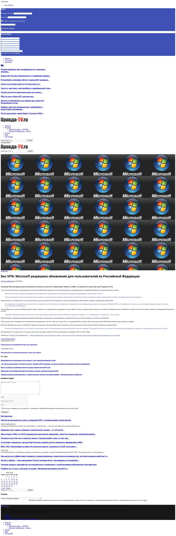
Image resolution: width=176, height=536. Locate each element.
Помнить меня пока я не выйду (14, 21)
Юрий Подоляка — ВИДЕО (19, 129)
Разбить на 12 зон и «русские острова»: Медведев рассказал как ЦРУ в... (34, 469)
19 (17, 481)
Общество (4, 271)
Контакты (8, 62)
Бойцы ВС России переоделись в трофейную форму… (25, 76)
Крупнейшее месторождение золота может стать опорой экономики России (28, 360)
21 (4, 484)
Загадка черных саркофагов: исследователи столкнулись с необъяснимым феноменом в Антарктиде (49, 464)
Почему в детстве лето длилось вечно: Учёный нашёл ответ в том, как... (35, 438)
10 (12, 479)
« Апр (3, 488)
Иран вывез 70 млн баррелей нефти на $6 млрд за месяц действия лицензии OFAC (30, 371)
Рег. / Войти (9, 5)
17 (12, 481)
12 (17, 479)
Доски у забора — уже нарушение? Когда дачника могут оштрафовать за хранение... (40, 460)
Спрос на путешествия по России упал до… (21, 84)
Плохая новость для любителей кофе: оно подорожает (19, 344)
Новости (8, 58)
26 (17, 484)
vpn (14, 339)
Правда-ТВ (14, 335)
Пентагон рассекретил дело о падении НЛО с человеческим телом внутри (36, 420)
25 (14, 484)
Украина (8, 127)
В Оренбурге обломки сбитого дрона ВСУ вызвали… (25, 80)
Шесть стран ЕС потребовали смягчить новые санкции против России (25, 367)
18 (14, 481)
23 (9, 484)
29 (7, 486)
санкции (4, 339)
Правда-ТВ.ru (5, 506)
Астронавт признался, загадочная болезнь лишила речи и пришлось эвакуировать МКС (42, 442)
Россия (7, 133)
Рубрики (4, 498)
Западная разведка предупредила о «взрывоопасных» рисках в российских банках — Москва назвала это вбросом (41, 374)
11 (14, 479)
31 (12, 486)
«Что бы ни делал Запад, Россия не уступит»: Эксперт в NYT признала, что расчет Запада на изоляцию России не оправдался (45, 364)
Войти (17, 53)
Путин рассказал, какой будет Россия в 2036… (22, 113)
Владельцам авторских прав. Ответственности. (21, 519)
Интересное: (7, 416)
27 (2, 486)
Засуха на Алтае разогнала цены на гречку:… (22, 92)
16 (9, 481)
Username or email (7, 13)
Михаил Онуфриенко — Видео (20, 131)
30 (9, 486)
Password (4, 17)
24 (12, 484)
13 (2, 481)
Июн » (8, 488)
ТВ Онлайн (9, 60)
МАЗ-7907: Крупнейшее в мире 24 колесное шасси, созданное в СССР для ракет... (39, 446)
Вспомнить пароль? (8, 28)
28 (4, 486)
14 (4, 481)
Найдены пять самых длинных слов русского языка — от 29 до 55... (32, 430)
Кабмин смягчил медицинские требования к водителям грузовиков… (22, 108)
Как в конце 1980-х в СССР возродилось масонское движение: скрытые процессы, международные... (48, 434)
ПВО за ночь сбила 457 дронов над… (18, 96)
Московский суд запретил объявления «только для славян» (21, 352)
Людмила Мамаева (7, 281)
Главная (7, 515)
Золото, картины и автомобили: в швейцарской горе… (26, 88)
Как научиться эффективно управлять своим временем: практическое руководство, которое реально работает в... (54, 456)
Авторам (8, 517)
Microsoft (10, 339)
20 (2, 484)
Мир (6, 135)
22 (7, 484)
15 (7, 481)
